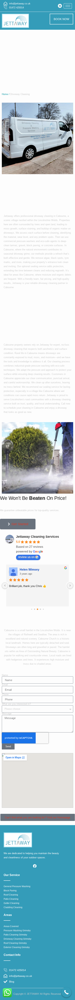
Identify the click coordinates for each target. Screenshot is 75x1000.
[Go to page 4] (43, 609)
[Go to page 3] (40, 609)
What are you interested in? (16, 704)
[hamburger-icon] (68, 6)
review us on (26, 557)
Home (5, 94)
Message (6, 714)
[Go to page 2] (37, 609)
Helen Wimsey (29, 569)
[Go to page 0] (31, 609)
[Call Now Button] (66, 992)
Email (5, 685)
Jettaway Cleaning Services (37, 536)
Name (5, 675)
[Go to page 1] (34, 609)
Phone (5, 694)
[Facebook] (60, 6)
